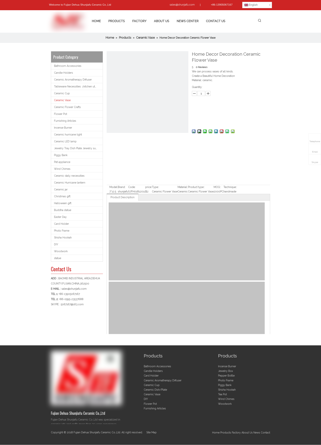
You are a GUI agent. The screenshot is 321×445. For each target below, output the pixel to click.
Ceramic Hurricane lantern (69, 182)
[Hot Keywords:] (259, 21)
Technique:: (230, 187)
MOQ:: (217, 187)
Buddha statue (62, 210)
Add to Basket (230, 120)
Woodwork (61, 251)
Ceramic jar (61, 189)
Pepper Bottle (226, 375)
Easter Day (60, 216)
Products (226, 432)
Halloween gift (62, 203)
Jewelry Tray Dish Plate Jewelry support (78, 148)
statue (57, 258)
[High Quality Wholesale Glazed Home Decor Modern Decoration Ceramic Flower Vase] (226, 279)
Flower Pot (60, 113)
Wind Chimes (62, 168)
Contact (265, 432)
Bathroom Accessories (67, 65)
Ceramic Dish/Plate (155, 389)
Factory (236, 432)
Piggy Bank (60, 155)
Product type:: (196, 187)
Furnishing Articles (65, 120)
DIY (56, 244)
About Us (247, 432)
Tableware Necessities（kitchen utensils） (78, 86)
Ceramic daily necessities (69, 175)
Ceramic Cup (62, 93)
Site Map (151, 432)
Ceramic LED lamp (65, 141)
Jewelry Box (225, 370)
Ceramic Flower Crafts (67, 107)
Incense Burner (63, 127)
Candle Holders (63, 72)
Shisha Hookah (63, 237)
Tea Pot (222, 394)
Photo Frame (61, 230)
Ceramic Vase (62, 100)
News (256, 432)
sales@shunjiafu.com (182, 4)
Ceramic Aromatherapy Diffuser (73, 79)
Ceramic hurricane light (68, 134)
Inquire (230, 110)
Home (216, 432)
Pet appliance (62, 162)
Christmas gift (62, 196)
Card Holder (61, 223)
